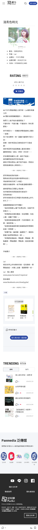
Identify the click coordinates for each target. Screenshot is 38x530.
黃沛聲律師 (32, 509)
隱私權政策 (30, 491)
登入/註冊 (33, 3)
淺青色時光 (18, 51)
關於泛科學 (13, 487)
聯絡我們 (8, 491)
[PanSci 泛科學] (13, 3)
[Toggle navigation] (4, 3)
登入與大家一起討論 (19, 337)
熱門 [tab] (26, 369)
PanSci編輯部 (6, 509)
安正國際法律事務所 (6, 511)
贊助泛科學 (30, 515)
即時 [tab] (11, 369)
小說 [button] (5, 292)
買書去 (20, 91)
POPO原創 (20, 57)
